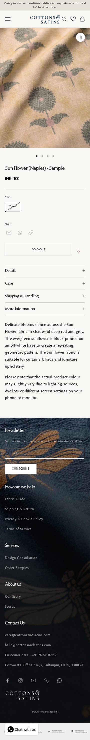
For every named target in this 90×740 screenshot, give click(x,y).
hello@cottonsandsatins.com (28, 645)
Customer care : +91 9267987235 (31, 655)
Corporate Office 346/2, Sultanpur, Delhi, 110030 (43, 665)
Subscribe (20, 468)
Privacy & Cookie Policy (24, 519)
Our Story (12, 596)
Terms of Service (18, 529)
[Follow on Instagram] (20, 680)
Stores (10, 606)
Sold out (38, 249)
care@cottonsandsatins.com (27, 635)
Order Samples (17, 568)
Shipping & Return (19, 509)
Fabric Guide (15, 499)
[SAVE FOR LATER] (78, 251)
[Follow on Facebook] (7, 680)
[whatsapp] (20, 233)
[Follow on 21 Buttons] (33, 680)
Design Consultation (21, 558)
